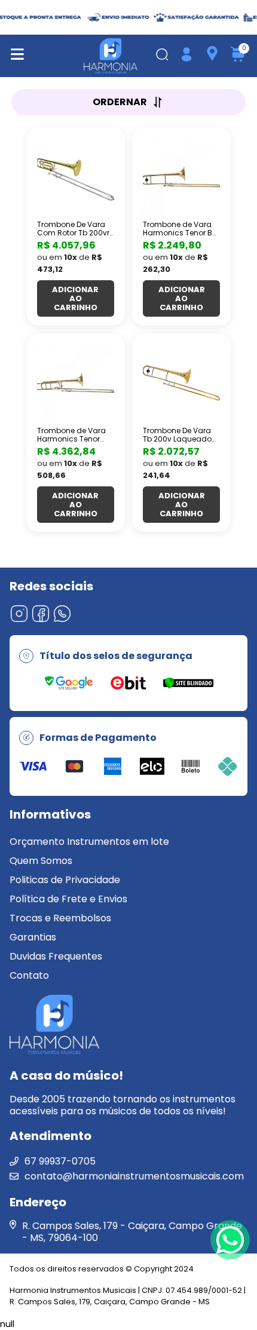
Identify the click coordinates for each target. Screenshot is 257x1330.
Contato (29, 975)
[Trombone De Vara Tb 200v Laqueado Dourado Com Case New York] (181, 383)
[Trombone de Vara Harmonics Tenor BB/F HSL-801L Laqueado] (75, 383)
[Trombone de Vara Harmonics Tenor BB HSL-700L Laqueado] (181, 176)
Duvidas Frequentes (56, 956)
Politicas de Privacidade (65, 880)
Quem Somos (41, 861)
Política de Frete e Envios (68, 899)
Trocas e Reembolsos (60, 918)
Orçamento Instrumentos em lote (89, 841)
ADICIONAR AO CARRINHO (75, 298)
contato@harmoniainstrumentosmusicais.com (134, 1176)
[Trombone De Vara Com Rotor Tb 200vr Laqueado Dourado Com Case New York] (75, 176)
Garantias (33, 937)
